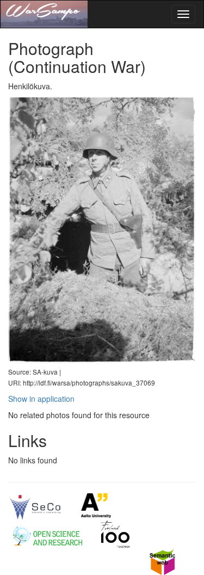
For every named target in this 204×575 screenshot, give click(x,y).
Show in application (41, 398)
